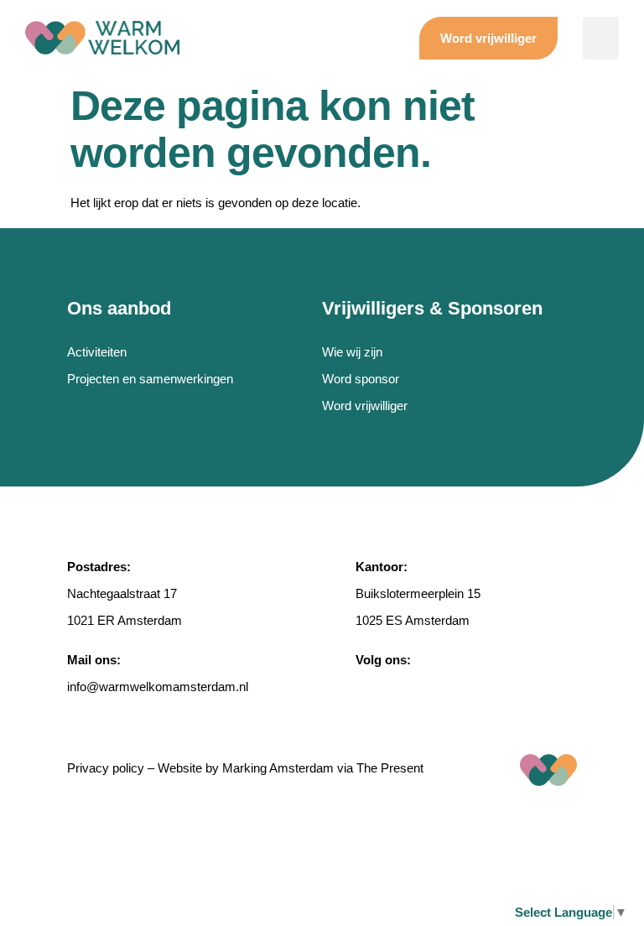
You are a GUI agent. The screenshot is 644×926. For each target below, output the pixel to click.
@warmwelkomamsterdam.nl (167, 686)
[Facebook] (365, 687)
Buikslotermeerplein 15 (418, 593)
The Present (389, 768)
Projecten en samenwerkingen (150, 379)
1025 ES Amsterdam (413, 620)
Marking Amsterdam (278, 768)
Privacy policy (105, 768)
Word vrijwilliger (365, 405)
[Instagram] (404, 687)
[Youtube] (483, 687)
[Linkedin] (443, 687)
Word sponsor (360, 379)
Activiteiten (97, 352)
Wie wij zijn (352, 352)
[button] (601, 38)
